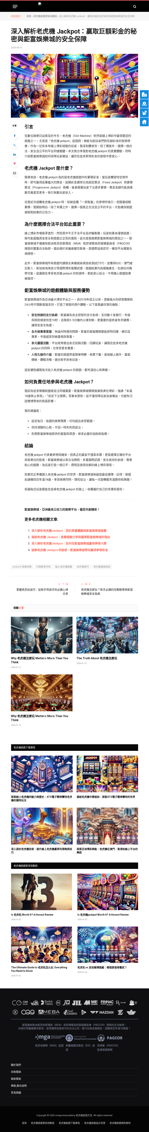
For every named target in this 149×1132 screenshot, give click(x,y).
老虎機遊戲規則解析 (120, 1123)
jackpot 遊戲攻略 (22, 566)
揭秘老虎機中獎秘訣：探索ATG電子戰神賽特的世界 (106, 796)
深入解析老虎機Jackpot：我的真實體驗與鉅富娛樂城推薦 (68, 530)
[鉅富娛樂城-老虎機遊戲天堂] (74, 6)
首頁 (29, 16)
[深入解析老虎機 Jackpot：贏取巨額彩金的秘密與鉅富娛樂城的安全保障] (74, 86)
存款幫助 (16, 1071)
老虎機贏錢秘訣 (102, 566)
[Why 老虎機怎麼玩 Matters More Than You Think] (42, 635)
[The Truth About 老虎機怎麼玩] (107, 635)
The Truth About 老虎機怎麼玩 (96, 658)
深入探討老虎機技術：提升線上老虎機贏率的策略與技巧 (41, 851)
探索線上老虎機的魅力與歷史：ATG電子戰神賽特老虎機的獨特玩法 (41, 798)
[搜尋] (134, 6)
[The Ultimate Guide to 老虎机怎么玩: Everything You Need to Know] (41, 945)
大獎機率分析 (43, 566)
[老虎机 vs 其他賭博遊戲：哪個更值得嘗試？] (107, 945)
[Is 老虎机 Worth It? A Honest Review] (41, 892)
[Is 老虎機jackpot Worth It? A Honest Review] (107, 892)
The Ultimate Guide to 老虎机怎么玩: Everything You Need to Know (39, 969)
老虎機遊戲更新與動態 (45, 16)
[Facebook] (14, 135)
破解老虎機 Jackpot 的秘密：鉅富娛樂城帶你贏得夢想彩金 (69, 550)
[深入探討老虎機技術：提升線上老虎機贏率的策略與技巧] (42, 826)
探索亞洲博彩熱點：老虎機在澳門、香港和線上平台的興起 (107, 851)
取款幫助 (16, 1078)
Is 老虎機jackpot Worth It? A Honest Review (103, 914)
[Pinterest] (14, 163)
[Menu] (15, 6)
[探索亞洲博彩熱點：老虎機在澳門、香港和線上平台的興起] (107, 826)
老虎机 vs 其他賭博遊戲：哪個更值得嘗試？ (102, 967)
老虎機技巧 (83, 566)
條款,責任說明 (19, 1085)
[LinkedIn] (14, 154)
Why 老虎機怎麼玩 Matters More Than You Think (39, 660)
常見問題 (16, 1092)
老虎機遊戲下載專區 (69, 1123)
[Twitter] (14, 145)
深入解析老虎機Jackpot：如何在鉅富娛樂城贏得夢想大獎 (68, 543)
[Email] (14, 173)
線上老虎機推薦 (63, 566)
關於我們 (16, 1064)
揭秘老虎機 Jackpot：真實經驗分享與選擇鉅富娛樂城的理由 (70, 537)
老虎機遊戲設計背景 (94, 1123)
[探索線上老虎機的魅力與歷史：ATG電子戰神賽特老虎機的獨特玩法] (42, 774)
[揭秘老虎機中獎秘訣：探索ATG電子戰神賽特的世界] (107, 774)
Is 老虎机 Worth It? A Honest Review (32, 914)
